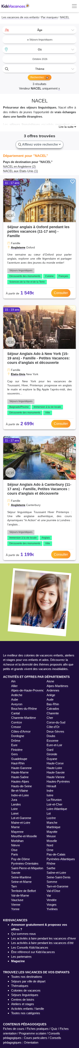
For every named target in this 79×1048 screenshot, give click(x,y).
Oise (14, 850)
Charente (53, 713)
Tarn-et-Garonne (57, 886)
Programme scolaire (32, 1033)
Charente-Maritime (23, 717)
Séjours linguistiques (20, 270)
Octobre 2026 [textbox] (39, 59)
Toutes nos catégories (25, 1013)
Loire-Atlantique (57, 808)
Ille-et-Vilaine (19, 790)
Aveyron (16, 704)
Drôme (15, 740)
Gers (14, 754)
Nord (50, 845)
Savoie (15, 872)
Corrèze (16, 722)
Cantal (15, 713)
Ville (47, 412)
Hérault (51, 786)
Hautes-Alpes (20, 781)
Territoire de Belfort (23, 891)
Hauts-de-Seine (21, 786)
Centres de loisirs (22, 999)
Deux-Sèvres (55, 731)
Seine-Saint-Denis (58, 877)
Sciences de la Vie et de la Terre (27, 281)
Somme (52, 881)
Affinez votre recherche (40, 144)
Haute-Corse (55, 763)
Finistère (16, 749)
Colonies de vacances (26, 990)
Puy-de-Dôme (20, 859)
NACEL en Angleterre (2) (19, 166)
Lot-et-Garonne (21, 818)
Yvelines (52, 909)
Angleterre (18, 247)
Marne (15, 827)
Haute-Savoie (56, 772)
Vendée (52, 900)
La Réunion (54, 799)
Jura (14, 799)
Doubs (51, 736)
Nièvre (15, 845)
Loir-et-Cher (54, 804)
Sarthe (51, 868)
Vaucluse (17, 900)
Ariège (51, 695)
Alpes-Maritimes (57, 686)
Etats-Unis (18, 374)
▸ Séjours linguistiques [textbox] (40, 39)
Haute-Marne (20, 772)
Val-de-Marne (20, 895)
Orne (50, 850)
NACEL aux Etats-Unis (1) (20, 171)
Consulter (61, 293)
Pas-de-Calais (56, 854)
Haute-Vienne (56, 777)
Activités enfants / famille (27, 1008)
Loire (14, 808)
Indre (50, 790)
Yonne (15, 909)
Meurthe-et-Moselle (24, 836)
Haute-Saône (20, 777)
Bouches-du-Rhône (24, 708)
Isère (50, 795)
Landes (16, 804)
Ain (13, 681)
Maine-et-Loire (20, 822)
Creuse (16, 726)
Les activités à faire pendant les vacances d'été (42, 943)
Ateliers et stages (22, 1004)
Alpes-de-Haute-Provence (28, 690)
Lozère (51, 818)
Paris (14, 854)
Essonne (52, 740)
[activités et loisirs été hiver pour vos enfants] (15, 6)
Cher (50, 717)
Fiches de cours (13, 1028)
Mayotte (52, 831)
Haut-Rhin (18, 763)
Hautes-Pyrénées (58, 781)
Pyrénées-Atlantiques (61, 859)
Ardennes (53, 690)
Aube (14, 699)
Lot (49, 813)
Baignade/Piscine (19, 407)
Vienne (15, 904)
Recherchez (37, 77)
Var (49, 895)
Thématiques (19, 985)
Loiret (14, 813)
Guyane (52, 758)
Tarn (14, 886)
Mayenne (17, 831)
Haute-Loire (54, 768)
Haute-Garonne (21, 768)
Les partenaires (21, 956)
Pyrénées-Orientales (24, 863)
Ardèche (16, 695)
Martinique (53, 827)
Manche (52, 822)
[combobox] (39, 30)
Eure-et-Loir (54, 745)
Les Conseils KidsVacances (29, 947)
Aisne (50, 681)
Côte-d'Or (53, 726)
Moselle (52, 840)
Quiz (54, 1028)
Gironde (52, 754)
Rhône (51, 863)
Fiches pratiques (38, 1028)
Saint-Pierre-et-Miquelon (27, 868)
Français (63, 276)
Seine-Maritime (21, 877)
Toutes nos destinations (26, 976)
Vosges (52, 904)
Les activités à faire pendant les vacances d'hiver (43, 938)
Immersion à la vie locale (47, 407)
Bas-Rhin (53, 704)
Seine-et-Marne (21, 881)
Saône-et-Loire (56, 872)
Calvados (53, 708)
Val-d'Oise (53, 891)
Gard (50, 749)
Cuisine (49, 276)
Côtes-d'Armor (21, 731)
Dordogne (17, 736)
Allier (14, 686)
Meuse (51, 836)
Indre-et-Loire (20, 795)
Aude (50, 699)
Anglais (46, 537)
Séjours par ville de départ (28, 981)
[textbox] (39, 30)
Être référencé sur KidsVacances (33, 952)
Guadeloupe (19, 758)
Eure (14, 745)
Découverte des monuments (24, 276)
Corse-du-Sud (56, 722)
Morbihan (17, 840)
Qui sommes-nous (23, 933)
